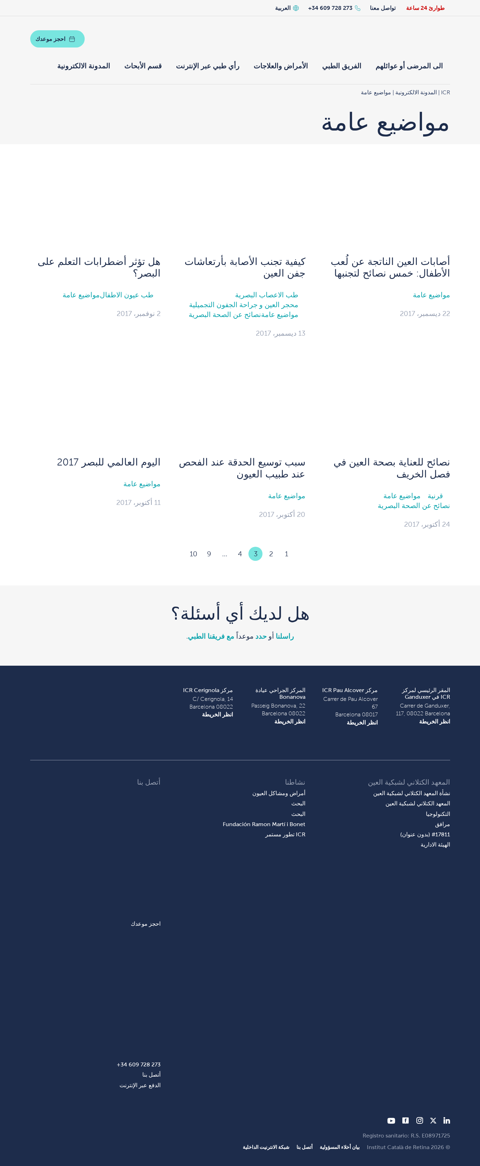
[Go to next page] (178, 554)
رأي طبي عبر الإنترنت (208, 66)
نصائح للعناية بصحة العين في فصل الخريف (391, 468)
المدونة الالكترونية (83, 66)
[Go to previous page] (302, 554)
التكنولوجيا (438, 814)
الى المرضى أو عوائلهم (409, 66)
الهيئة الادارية (435, 845)
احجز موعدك (50, 39)
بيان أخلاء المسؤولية (340, 1147)
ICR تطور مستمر (285, 834)
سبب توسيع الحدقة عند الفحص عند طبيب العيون (242, 468)
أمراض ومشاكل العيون (278, 793)
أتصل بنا (151, 1075)
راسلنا (285, 636)
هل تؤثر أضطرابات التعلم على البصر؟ (99, 267)
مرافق (442, 824)
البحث (298, 803)
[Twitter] (433, 1122)
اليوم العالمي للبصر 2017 (109, 462)
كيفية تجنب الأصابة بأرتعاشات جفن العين (244, 267)
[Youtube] (391, 1122)
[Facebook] (405, 1122)
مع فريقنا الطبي (211, 636)
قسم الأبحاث (143, 66)
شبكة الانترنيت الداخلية (266, 1147)
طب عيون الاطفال (127, 295)
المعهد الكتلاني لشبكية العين (417, 803)
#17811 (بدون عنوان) (425, 834)
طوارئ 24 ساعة (425, 8)
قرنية (435, 496)
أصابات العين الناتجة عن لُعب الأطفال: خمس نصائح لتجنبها (390, 267)
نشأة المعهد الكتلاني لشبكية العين (411, 793)
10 (193, 554)
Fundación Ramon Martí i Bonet (264, 824)
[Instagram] (419, 1122)
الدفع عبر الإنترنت (140, 1085)
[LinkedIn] (446, 1122)
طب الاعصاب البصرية (266, 295)
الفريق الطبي (342, 66)
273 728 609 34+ (330, 8)
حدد (261, 636)
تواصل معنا (383, 8)
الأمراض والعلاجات (281, 66)
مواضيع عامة (431, 295)
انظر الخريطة (434, 721)
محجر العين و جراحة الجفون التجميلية (243, 305)
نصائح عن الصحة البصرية (225, 314)
